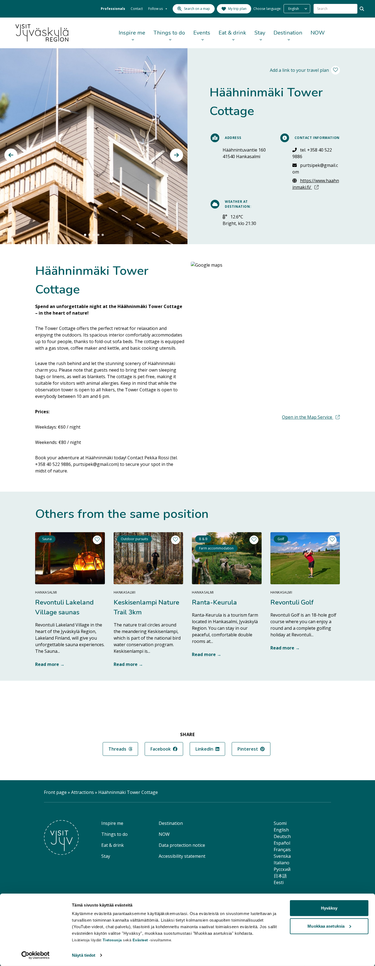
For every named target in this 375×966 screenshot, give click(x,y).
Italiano (281, 863)
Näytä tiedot (83, 955)
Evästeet (141, 940)
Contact (137, 8)
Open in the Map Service (311, 417)
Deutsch (282, 836)
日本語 (280, 876)
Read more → (50, 664)
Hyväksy (329, 908)
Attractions (82, 792)
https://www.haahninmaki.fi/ (316, 184)
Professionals (113, 8)
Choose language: (267, 8)
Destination (287, 32)
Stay (259, 32)
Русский (282, 869)
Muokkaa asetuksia (326, 926)
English (281, 830)
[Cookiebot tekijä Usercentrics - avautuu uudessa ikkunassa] (36, 955)
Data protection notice (182, 845)
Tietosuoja (112, 940)
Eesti (279, 882)
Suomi (280, 823)
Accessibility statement (182, 856)
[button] (11, 155)
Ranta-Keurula (214, 602)
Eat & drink (232, 32)
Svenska (282, 856)
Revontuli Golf (292, 602)
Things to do (169, 32)
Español (282, 843)
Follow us (155, 8)
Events (201, 32)
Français (282, 850)
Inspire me (132, 32)
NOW (317, 32)
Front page (55, 792)
